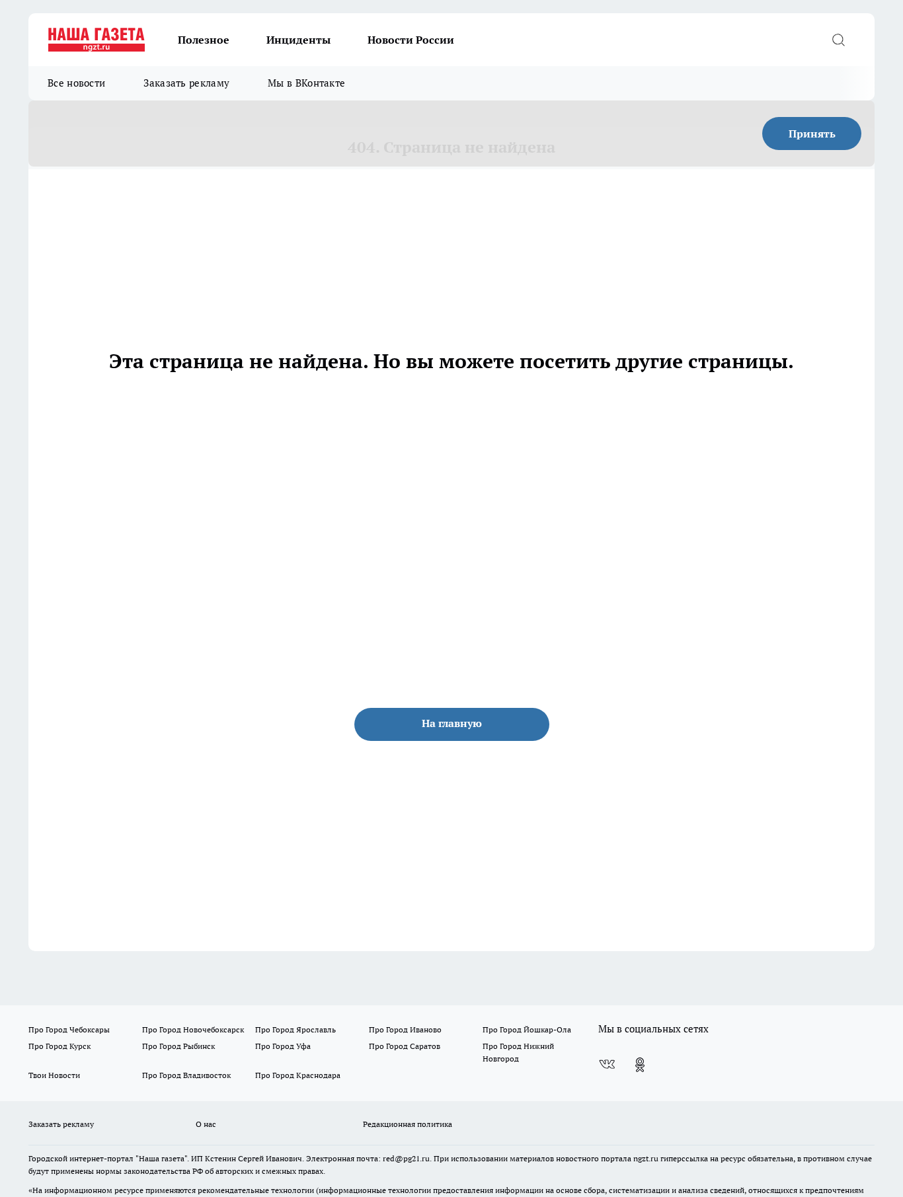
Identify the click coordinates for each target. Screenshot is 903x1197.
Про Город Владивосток (186, 1075)
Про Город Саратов (404, 1046)
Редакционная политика (407, 1124)
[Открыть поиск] (838, 39)
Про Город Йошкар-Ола (527, 1029)
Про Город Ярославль (295, 1029)
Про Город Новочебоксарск (193, 1029)
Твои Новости (54, 1075)
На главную (452, 723)
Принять (812, 133)
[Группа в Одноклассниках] (639, 1065)
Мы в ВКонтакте (306, 83)
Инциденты (298, 39)
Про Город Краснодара (297, 1075)
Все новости (76, 83)
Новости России (411, 39)
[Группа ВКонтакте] (606, 1065)
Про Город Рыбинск (178, 1046)
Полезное (203, 39)
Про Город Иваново (405, 1029)
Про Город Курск (59, 1046)
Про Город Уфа (283, 1046)
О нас (206, 1124)
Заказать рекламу (186, 83)
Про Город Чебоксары (69, 1029)
